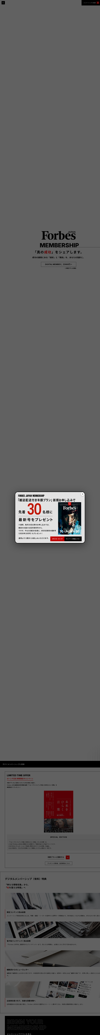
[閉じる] (82, 494)
